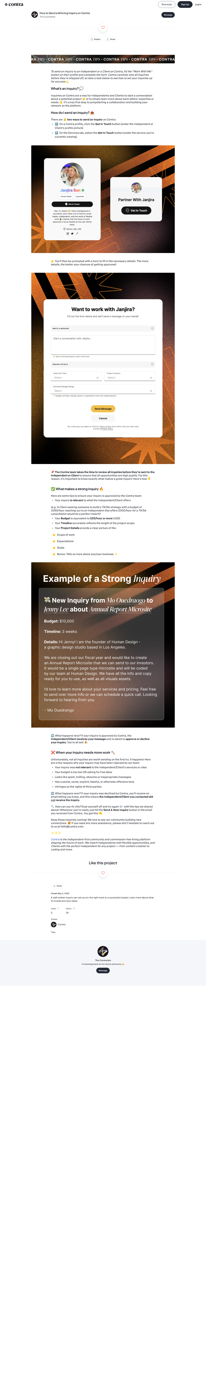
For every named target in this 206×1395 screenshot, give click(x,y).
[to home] (14, 4)
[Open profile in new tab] (34, 15)
